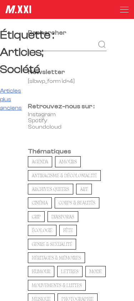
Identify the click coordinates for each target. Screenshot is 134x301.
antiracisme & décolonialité (64, 175)
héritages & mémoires (56, 258)
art (84, 189)
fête (68, 230)
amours (68, 161)
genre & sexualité (52, 244)
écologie (42, 230)
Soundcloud (44, 127)
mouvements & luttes (57, 285)
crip (36, 216)
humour (41, 271)
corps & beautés (77, 203)
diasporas (62, 216)
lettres (70, 271)
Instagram (42, 114)
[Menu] (124, 10)
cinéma (40, 203)
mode (95, 271)
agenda (40, 161)
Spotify (37, 120)
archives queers (50, 189)
